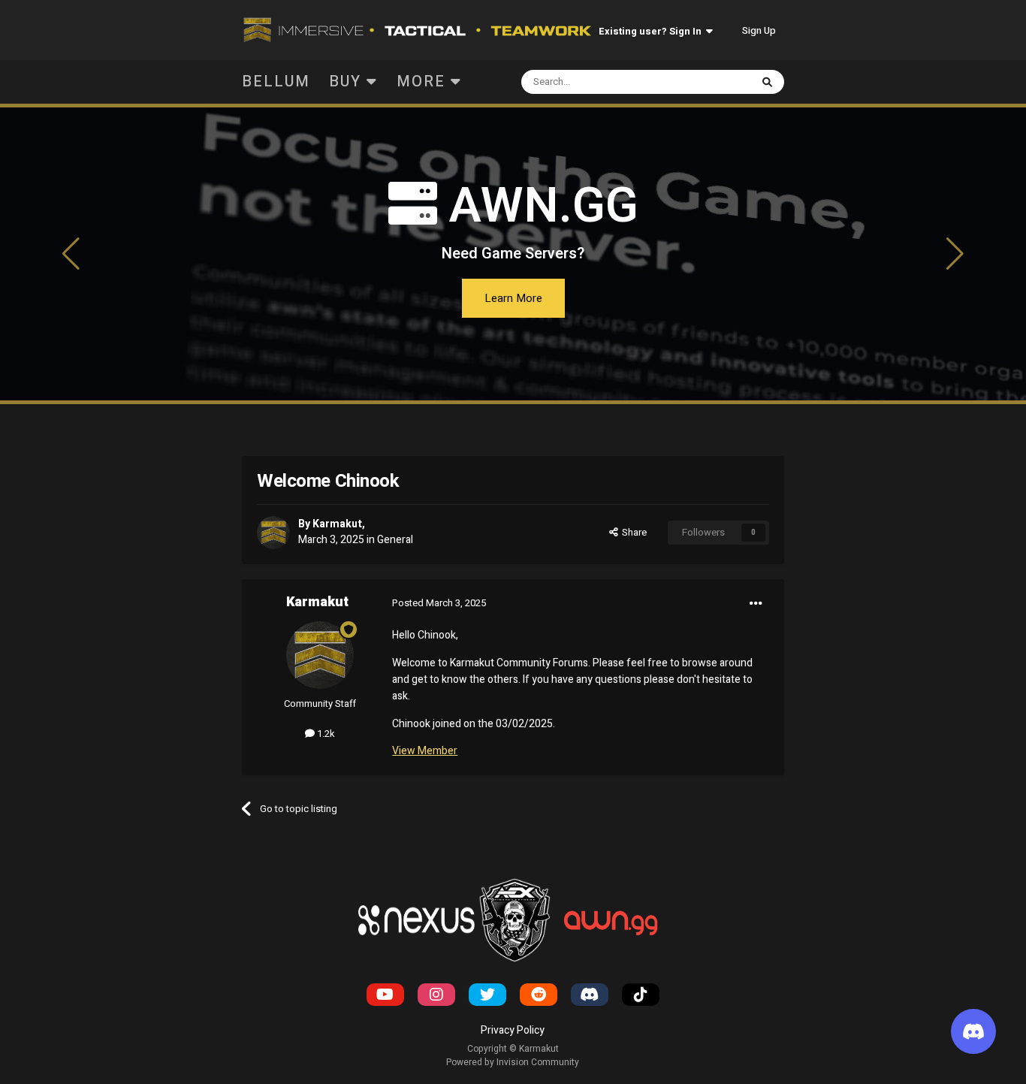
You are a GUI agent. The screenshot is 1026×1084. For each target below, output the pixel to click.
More (421, 81)
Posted (439, 603)
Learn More (513, 298)
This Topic (708, 82)
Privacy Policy (513, 1030)
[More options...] (756, 603)
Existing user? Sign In (652, 31)
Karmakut (337, 524)
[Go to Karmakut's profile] (273, 532)
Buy (348, 81)
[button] (71, 253)
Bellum (276, 81)
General (395, 540)
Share (632, 532)
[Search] (767, 82)
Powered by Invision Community (512, 1062)
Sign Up (759, 30)
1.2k (325, 733)
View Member (424, 751)
